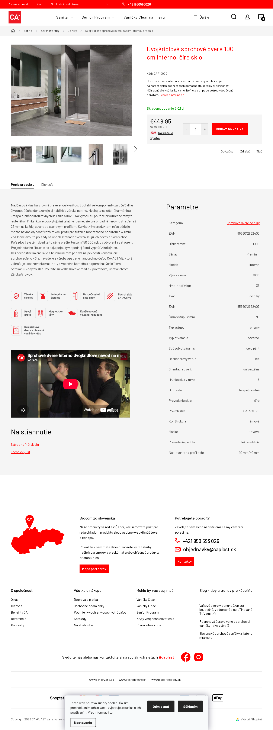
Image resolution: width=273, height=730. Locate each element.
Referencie (18, 619)
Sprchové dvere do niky (243, 223)
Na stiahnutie (83, 625)
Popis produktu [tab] (22, 184)
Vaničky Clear (145, 599)
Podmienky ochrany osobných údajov (100, 612)
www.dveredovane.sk (132, 679)
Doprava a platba (86, 599)
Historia (16, 606)
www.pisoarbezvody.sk (166, 679)
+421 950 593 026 (201, 541)
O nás (15, 599)
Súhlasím (190, 706)
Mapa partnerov (94, 569)
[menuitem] (64, 17)
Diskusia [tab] (47, 184)
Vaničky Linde (146, 606)
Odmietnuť (161, 706)
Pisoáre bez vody (148, 625)
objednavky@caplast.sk (209, 549)
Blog (39, 4)
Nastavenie (83, 722)
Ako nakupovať (18, 4)
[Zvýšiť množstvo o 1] (204, 129)
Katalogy (80, 619)
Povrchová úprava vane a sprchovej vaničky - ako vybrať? (224, 623)
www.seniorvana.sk (101, 679)
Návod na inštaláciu (25, 444)
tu (111, 712)
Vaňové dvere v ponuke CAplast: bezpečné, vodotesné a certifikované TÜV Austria (225, 609)
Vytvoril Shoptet (251, 719)
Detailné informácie (172, 95)
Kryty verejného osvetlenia (155, 619)
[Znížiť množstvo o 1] (186, 129)
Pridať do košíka (230, 129)
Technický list (20, 452)
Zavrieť (176, 150)
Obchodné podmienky (64, 4)
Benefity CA (19, 612)
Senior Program (147, 612)
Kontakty (184, 561)
